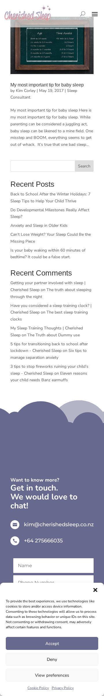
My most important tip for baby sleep (47, 84)
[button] (95, 590)
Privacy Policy (63, 688)
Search (84, 166)
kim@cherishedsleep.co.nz (59, 524)
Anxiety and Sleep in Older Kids (39, 225)
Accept (52, 643)
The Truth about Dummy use (53, 335)
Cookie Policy (38, 688)
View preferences (52, 675)
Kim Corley (26, 90)
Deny (52, 659)
